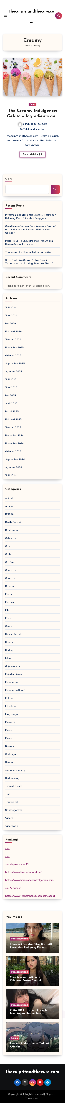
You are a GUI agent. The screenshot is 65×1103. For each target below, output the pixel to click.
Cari (8, 179)
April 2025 (11, 403)
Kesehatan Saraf (15, 690)
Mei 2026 (10, 323)
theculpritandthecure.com (32, 1072)
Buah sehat (12, 530)
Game (8, 626)
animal (9, 498)
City (7, 546)
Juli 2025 (10, 379)
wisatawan (11, 826)
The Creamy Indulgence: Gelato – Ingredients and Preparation (32, 116)
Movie (8, 730)
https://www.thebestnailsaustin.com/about (30, 895)
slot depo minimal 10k (17, 864)
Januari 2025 (13, 427)
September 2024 (15, 459)
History (9, 650)
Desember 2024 (14, 435)
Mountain (10, 722)
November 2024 (14, 443)
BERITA (9, 514)
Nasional (10, 746)
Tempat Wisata (13, 786)
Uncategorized (14, 810)
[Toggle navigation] (5, 16)
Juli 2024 (10, 475)
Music (8, 738)
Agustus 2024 (13, 467)
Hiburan (9, 642)
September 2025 (15, 363)
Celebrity (10, 538)
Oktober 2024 (13, 451)
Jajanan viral (13, 666)
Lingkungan (12, 714)
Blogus (49, 1094)
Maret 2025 (12, 411)
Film (7, 610)
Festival (10, 602)
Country (10, 578)
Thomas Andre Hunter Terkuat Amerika (28, 252)
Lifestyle (10, 706)
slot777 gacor (13, 888)
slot (7, 848)
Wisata (9, 818)
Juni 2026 (11, 315)
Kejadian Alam (13, 674)
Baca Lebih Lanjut (32, 154)
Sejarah (9, 762)
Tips (7, 794)
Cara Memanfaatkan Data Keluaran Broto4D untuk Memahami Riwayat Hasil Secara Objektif (30, 229)
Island (8, 658)
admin (26, 124)
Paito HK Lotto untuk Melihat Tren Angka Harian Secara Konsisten (29, 242)
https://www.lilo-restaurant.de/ (23, 872)
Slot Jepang (12, 778)
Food (32, 104)
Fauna (9, 594)
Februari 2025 (13, 419)
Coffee (9, 562)
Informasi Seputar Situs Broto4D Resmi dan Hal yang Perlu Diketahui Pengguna (30, 216)
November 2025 (14, 347)
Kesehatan (11, 682)
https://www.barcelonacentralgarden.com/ (30, 880)
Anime (9, 506)
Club (8, 554)
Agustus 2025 (13, 371)
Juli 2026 (10, 307)
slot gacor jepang (15, 770)
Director (10, 586)
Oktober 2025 (13, 355)
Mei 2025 (10, 395)
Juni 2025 (11, 387)
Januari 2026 (13, 339)
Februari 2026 (13, 331)
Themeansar (32, 1098)
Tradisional (11, 802)
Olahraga (10, 754)
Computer (11, 570)
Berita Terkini (13, 522)
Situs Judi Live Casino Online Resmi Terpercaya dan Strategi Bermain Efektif (29, 262)
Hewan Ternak (13, 634)
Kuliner (9, 698)
